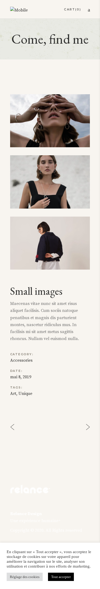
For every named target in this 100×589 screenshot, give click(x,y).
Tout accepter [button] (61, 577)
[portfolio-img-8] (50, 120)
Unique (25, 393)
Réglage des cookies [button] (24, 577)
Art (13, 393)
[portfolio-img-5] (50, 243)
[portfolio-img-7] (50, 181)
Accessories (21, 360)
